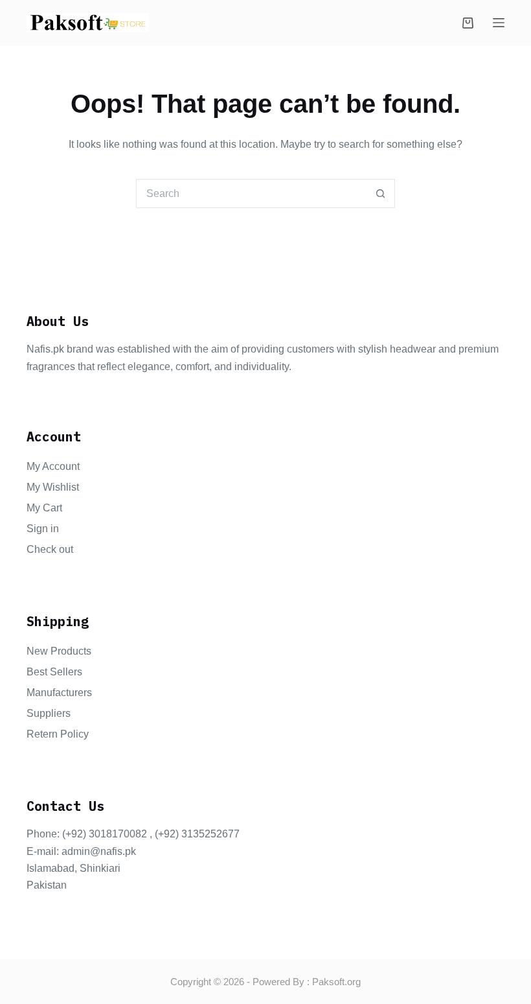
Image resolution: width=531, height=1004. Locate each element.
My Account (53, 466)
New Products (59, 651)
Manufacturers (59, 692)
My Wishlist (53, 487)
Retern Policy (58, 734)
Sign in (43, 528)
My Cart (44, 507)
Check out (50, 549)
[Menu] (498, 23)
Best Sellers (54, 671)
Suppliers (49, 713)
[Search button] (380, 193)
